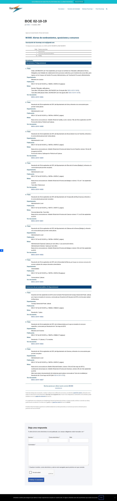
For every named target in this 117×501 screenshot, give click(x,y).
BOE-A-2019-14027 (37, 380)
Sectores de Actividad (74, 9)
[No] (115, 497)
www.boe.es (58, 388)
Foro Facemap (100, 9)
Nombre (31, 437)
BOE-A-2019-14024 (37, 344)
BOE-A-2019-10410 (73, 90)
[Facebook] (1, 250)
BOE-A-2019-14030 (37, 189)
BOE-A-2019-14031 (37, 221)
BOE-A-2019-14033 (37, 282)
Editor (28, 24)
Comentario (32, 444)
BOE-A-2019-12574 (74, 92)
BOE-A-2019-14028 (37, 126)
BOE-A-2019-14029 (37, 158)
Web (70, 437)
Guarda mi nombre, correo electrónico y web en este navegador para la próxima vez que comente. (57, 467)
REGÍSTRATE (79, 1)
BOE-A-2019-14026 (37, 97)
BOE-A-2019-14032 (37, 254)
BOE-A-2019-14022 (37, 317)
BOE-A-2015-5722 (59, 375)
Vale (101, 497)
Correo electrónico (54, 437)
